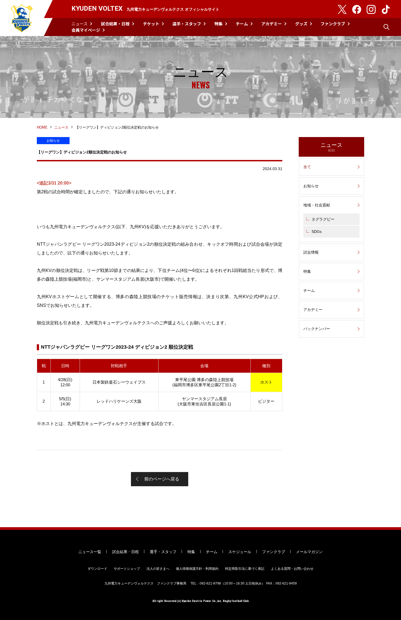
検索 (387, 27)
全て (307, 167)
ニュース (79, 23)
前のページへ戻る (161, 479)
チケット (151, 23)
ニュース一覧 (89, 552)
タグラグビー (323, 219)
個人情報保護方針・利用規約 (197, 569)
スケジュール (239, 552)
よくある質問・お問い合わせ (292, 569)
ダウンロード (97, 569)
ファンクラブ (333, 23)
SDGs (317, 231)
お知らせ (311, 186)
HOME (42, 127)
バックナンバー (316, 329)
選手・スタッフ (186, 23)
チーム (242, 23)
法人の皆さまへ (157, 569)
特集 (218, 23)
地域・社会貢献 (316, 205)
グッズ (301, 23)
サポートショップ (127, 569)
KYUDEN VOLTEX (22, 18)
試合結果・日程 (115, 23)
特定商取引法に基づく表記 (244, 569)
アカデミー (271, 23)
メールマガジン (309, 552)
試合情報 (311, 252)
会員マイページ (85, 30)
